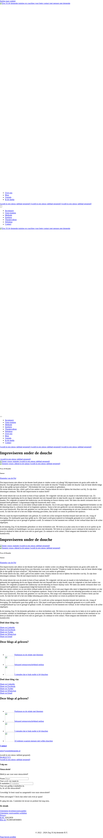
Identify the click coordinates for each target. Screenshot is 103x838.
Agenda (8, 197)
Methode (8, 215)
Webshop (8, 222)
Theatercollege (11, 220)
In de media (9, 199)
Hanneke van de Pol (8, 478)
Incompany (9, 211)
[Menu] (1, 206)
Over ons (8, 193)
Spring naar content (7, 1)
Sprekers (8, 217)
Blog (7, 195)
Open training (10, 213)
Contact (8, 224)
